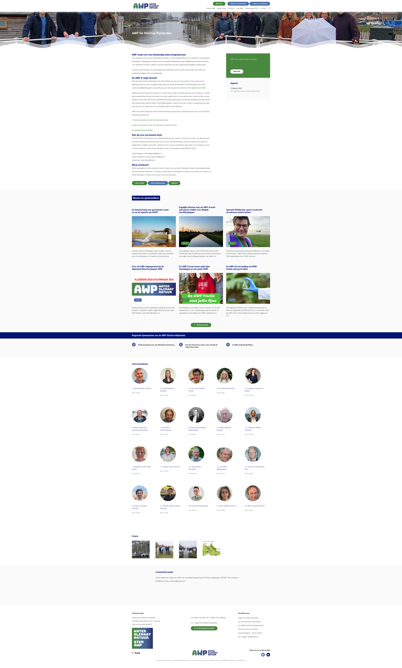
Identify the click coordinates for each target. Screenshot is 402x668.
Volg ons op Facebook (238, 4)
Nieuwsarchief (202, 325)
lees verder (136, 393)
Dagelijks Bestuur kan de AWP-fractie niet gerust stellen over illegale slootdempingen (197, 210)
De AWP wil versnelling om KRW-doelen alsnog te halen (241, 267)
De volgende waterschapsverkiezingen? (245, 91)
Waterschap (221, 8)
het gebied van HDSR (197, 88)
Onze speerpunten (158, 183)
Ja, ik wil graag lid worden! (204, 628)
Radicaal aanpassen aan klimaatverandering (151, 120)
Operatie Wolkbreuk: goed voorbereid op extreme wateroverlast (244, 211)
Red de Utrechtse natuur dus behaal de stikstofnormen (155, 125)
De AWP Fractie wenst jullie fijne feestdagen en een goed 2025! (194, 267)
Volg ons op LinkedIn (260, 4)
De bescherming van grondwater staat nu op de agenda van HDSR (150, 211)
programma (185, 81)
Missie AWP (211, 8)
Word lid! (219, 4)
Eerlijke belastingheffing (143, 130)
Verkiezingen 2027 (252, 8)
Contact (263, 8)
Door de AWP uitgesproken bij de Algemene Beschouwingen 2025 (148, 267)
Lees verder (139, 183)
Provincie (231, 8)
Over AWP (240, 8)
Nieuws (174, 183)
